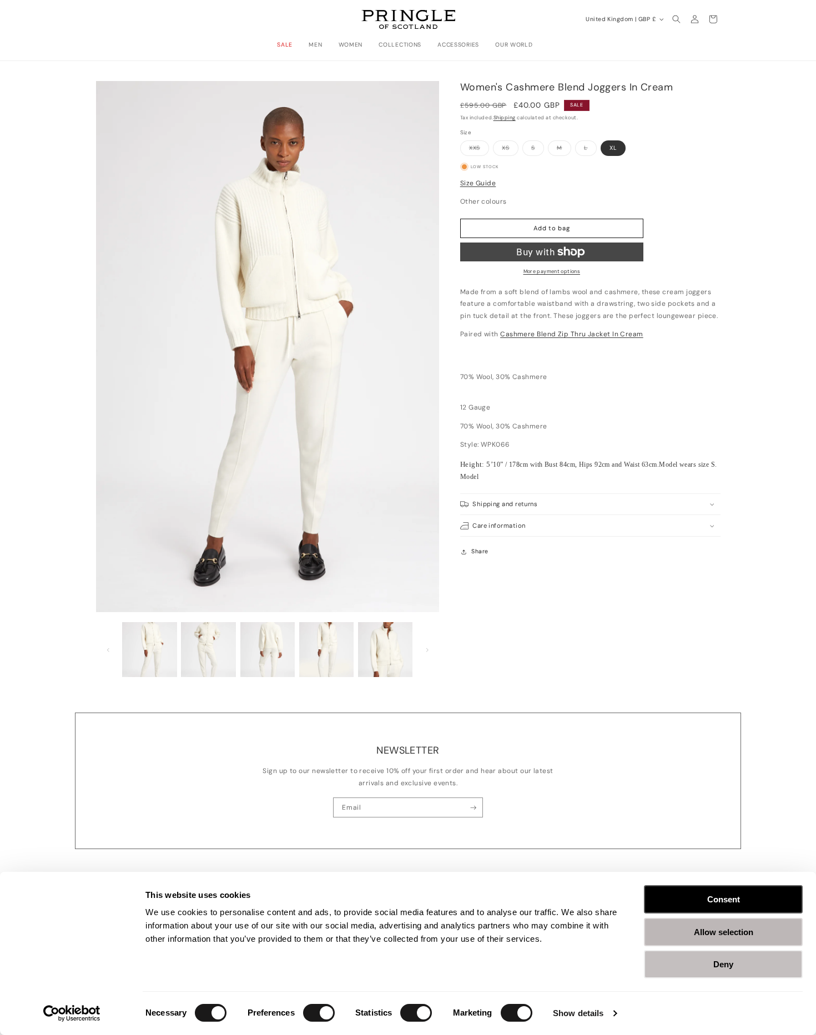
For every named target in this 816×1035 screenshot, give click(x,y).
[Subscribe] (473, 807)
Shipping (504, 117)
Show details (578, 1013)
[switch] (319, 1013)
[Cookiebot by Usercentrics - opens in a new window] (71, 1013)
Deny (723, 964)
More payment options (552, 271)
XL (613, 148)
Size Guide (478, 183)
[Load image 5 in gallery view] (385, 649)
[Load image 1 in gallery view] (149, 649)
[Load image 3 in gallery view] (267, 649)
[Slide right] (427, 650)
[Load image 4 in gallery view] (326, 649)
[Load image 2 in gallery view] (208, 649)
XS (510, 150)
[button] (288, 45)
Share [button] (479, 551)
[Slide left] (108, 650)
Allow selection (723, 932)
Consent (723, 899)
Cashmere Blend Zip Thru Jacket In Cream (571, 334)
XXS (479, 150)
